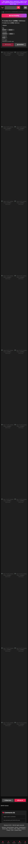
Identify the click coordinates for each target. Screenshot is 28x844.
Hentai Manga (10, 827)
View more (8, 800)
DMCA (18, 828)
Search (8, 842)
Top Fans (19, 842)
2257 (12, 830)
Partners (11, 828)
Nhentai (6, 825)
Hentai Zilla (5, 828)
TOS (15, 828)
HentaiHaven (22, 827)
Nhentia (4, 827)
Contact (23, 828)
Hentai (16, 827)
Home (3, 842)
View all (21, 800)
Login (5, 816)
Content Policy (18, 830)
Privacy (8, 830)
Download (20, 44)
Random (14, 842)
